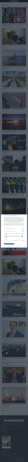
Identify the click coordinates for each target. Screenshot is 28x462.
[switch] (22, 231)
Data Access (14, 246)
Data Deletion (10, 246)
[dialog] (14, 231)
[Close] (25, 215)
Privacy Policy (17, 246)
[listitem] (14, 227)
